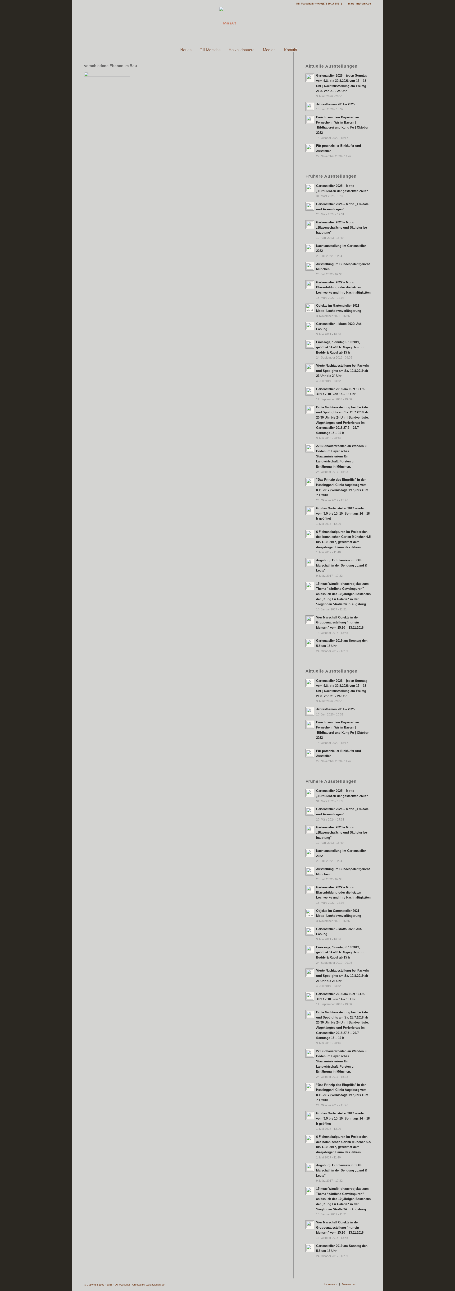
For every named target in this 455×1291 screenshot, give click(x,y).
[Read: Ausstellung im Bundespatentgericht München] (309, 266)
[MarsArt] (227, 23)
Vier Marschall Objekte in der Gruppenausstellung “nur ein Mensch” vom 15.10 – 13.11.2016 (340, 622)
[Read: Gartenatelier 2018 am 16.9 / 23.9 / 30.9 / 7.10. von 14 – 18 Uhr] (309, 391)
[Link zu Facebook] (85, 3)
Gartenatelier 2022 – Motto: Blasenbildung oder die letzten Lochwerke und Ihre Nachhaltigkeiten (343, 287)
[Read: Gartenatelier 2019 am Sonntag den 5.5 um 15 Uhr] (309, 643)
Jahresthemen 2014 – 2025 (335, 104)
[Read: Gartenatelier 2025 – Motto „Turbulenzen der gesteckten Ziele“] (309, 188)
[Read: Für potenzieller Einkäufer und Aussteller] (309, 148)
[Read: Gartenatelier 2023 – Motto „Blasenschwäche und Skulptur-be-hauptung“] (309, 224)
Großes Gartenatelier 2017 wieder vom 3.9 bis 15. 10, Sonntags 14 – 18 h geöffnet (343, 513)
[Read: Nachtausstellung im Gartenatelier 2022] (309, 248)
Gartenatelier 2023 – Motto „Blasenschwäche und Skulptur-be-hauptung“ (342, 227)
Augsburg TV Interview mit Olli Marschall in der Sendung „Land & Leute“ (341, 565)
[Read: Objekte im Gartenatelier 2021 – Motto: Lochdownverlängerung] (309, 308)
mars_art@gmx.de (359, 3)
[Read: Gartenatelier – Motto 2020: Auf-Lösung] (309, 326)
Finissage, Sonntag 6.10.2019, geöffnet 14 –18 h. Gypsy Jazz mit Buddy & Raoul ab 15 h (340, 347)
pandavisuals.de (155, 1284)
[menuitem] (164, 50)
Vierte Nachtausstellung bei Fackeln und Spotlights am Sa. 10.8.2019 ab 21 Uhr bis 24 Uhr (342, 371)
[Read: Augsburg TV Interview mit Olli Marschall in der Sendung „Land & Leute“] (309, 562)
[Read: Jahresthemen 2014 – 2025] (309, 106)
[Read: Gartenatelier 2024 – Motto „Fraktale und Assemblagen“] (309, 206)
